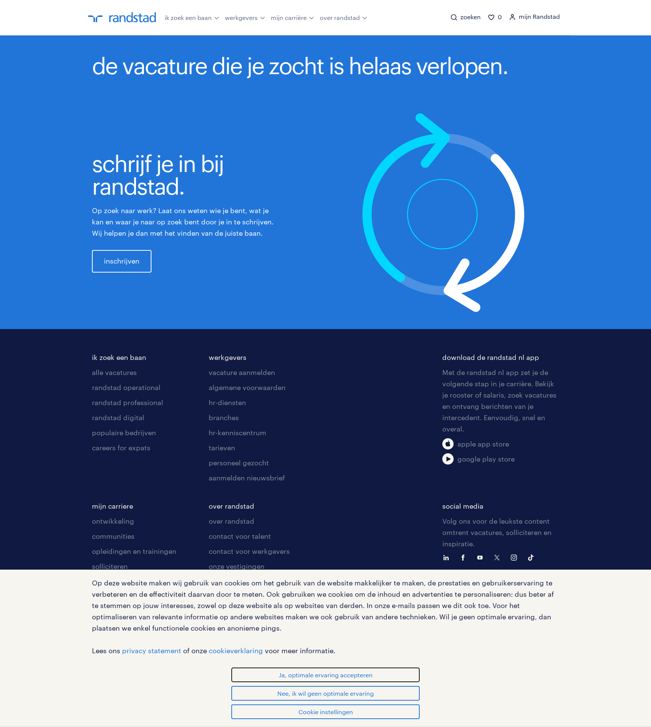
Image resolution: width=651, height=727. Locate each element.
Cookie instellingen (325, 711)
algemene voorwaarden (247, 387)
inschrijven (121, 261)
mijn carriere (112, 506)
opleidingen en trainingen (134, 551)
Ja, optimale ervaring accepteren (326, 674)
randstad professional (127, 402)
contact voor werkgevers (249, 551)
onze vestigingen (236, 566)
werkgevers (241, 17)
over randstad (340, 17)
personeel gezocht (239, 463)
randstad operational (126, 387)
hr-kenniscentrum (237, 432)
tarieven (222, 448)
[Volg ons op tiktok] (532, 557)
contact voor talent (240, 536)
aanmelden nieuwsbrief (247, 478)
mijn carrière (289, 17)
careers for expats (121, 448)
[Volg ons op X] (498, 557)
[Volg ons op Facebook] (465, 557)
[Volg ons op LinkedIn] (448, 557)
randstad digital (118, 417)
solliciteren (110, 566)
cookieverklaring (236, 650)
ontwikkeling (113, 521)
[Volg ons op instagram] (515, 557)
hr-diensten (227, 402)
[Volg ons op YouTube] (481, 557)
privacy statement (151, 650)
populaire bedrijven (124, 432)
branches (224, 417)
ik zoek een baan (188, 17)
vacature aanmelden (242, 372)
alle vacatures (114, 372)
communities (113, 536)
